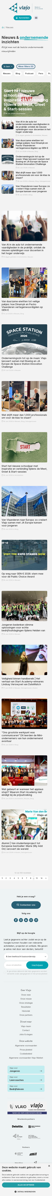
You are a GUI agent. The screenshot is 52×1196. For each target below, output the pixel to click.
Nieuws (7, 73)
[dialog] (26, 1179)
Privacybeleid (26, 1049)
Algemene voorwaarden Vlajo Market (26, 1058)
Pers (41, 73)
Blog (18, 73)
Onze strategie (26, 1003)
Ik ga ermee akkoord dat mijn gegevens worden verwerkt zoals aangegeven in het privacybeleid (27, 972)
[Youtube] (31, 920)
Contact (26, 1030)
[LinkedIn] (26, 920)
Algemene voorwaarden (26, 1045)
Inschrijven (37, 965)
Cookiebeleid (26, 1053)
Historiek (26, 1011)
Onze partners (25, 1015)
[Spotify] (36, 920)
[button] (26, 1191)
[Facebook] (16, 920)
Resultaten (26, 1007)
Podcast (29, 73)
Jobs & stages (26, 1034)
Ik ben (7, 66)
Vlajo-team (26, 1026)
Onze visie (26, 994)
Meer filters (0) (25, 66)
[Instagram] (21, 920)
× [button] (49, 1166)
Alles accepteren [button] (26, 1185)
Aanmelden (23, 18)
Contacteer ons (27, 905)
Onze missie (26, 998)
